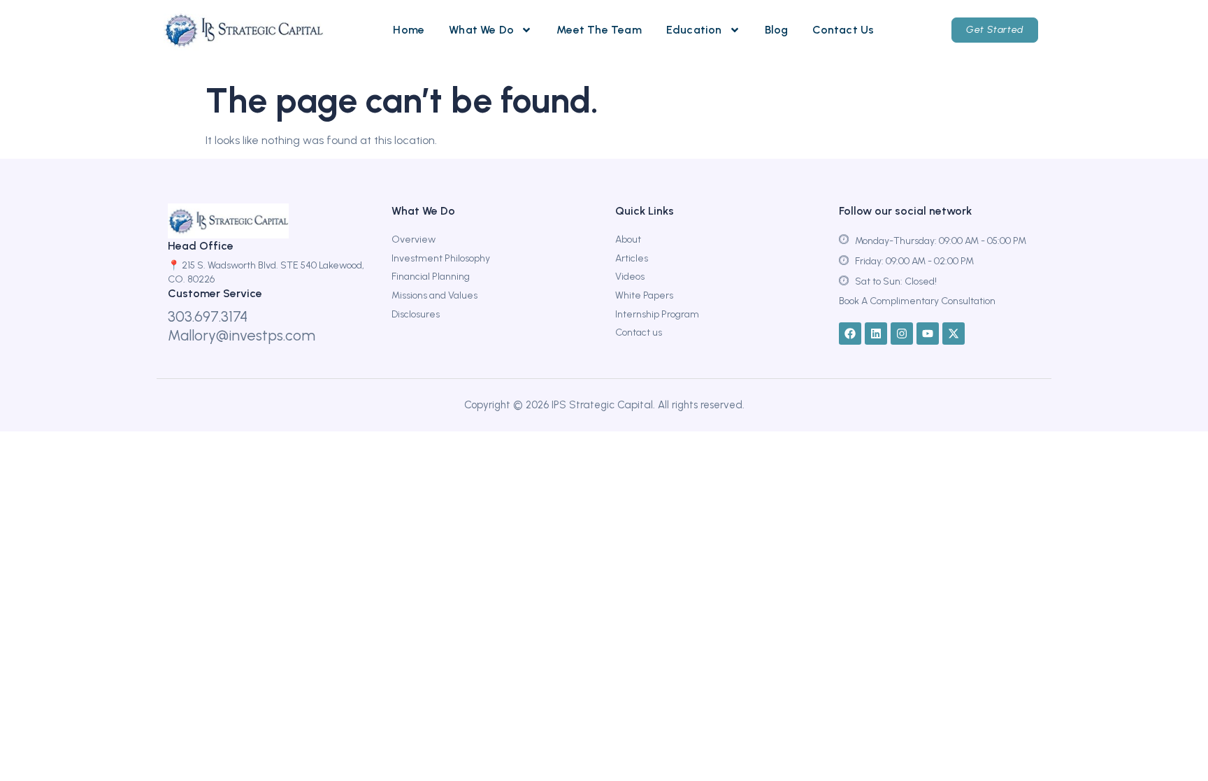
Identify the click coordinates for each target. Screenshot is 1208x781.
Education (694, 29)
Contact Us (843, 29)
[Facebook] (850, 333)
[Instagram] (902, 333)
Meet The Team (599, 29)
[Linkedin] (876, 333)
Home (408, 29)
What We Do (481, 29)
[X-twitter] (953, 333)
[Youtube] (927, 333)
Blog (777, 29)
